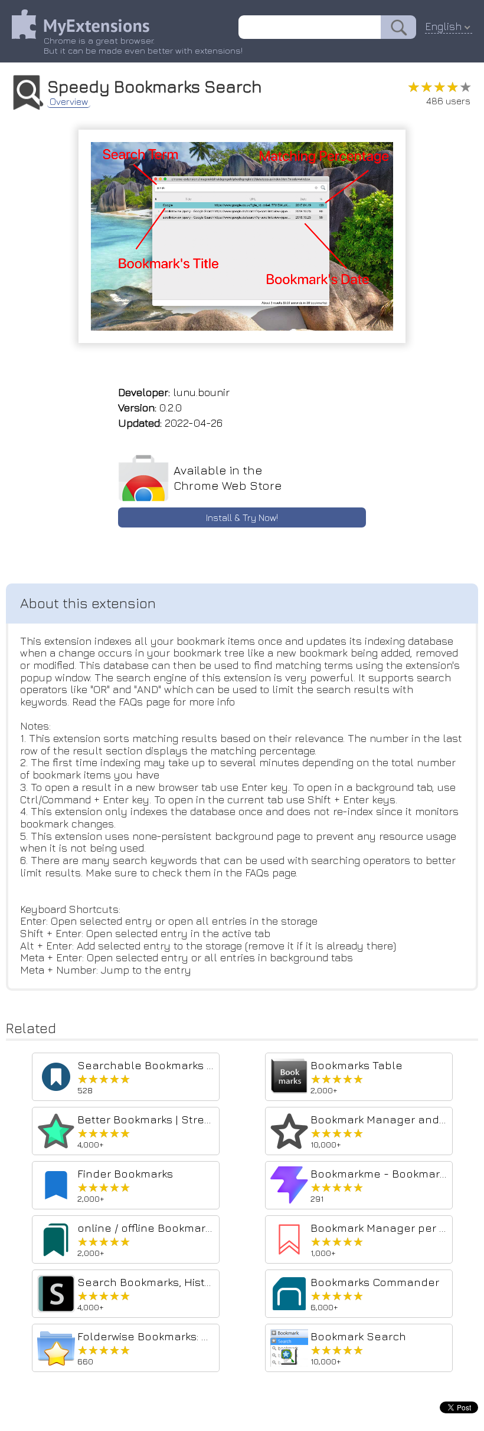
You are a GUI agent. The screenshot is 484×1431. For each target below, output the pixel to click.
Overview (69, 101)
